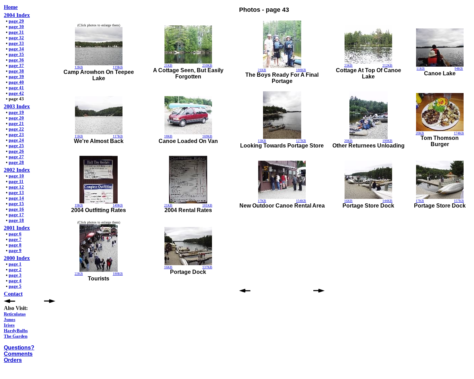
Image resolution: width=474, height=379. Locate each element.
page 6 (15, 233)
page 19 (16, 112)
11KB (420, 68)
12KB (79, 67)
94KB (459, 68)
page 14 (16, 198)
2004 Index (17, 15)
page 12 (16, 187)
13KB (262, 141)
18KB (168, 136)
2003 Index (17, 106)
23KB (348, 65)
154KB (301, 201)
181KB (207, 205)
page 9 (15, 250)
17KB (262, 201)
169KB (207, 136)
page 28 (16, 162)
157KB (459, 201)
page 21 (16, 123)
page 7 (15, 239)
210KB (207, 65)
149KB (118, 205)
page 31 (16, 32)
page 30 (16, 26)
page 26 (16, 151)
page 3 (15, 275)
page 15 (16, 203)
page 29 (16, 21)
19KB (79, 205)
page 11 (16, 181)
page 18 (16, 220)
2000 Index (17, 258)
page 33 (16, 43)
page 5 (15, 286)
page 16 (16, 209)
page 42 (16, 93)
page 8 (15, 244)
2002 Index (17, 170)
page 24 (16, 140)
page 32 (16, 37)
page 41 (16, 87)
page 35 (16, 54)
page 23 (16, 134)
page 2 (15, 269)
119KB (118, 67)
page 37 (16, 65)
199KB (387, 141)
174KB (459, 133)
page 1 (15, 264)
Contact (13, 294)
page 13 (16, 192)
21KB (168, 65)
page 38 (16, 71)
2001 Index (17, 228)
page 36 (16, 59)
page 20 (16, 117)
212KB (387, 65)
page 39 (16, 76)
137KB (207, 267)
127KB (301, 141)
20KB (348, 141)
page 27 (16, 156)
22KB (79, 274)
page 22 (16, 129)
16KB (348, 201)
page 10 (16, 175)
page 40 (16, 82)
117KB (118, 136)
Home (11, 7)
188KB (301, 70)
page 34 (16, 48)
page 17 (16, 214)
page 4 (15, 280)
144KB (387, 201)
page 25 (16, 145)
